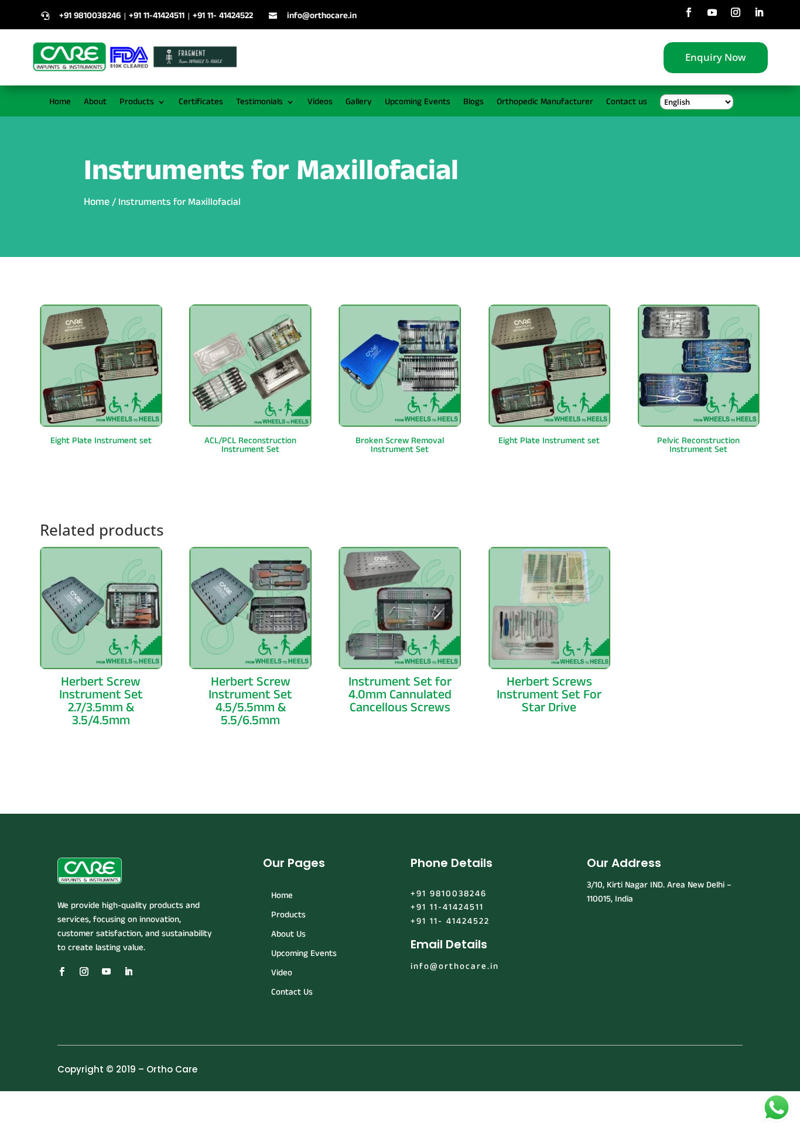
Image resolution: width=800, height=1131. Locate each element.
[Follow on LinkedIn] (759, 12)
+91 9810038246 (449, 893)
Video (281, 973)
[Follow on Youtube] (712, 12)
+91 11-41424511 (447, 907)
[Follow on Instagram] (735, 12)
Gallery (359, 103)
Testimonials (259, 103)
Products (136, 103)
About (95, 103)
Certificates (201, 103)
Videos (320, 103)
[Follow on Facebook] (688, 12)
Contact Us (292, 992)
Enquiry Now (715, 57)
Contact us (626, 103)
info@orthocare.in (322, 15)
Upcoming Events (417, 103)
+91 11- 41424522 (450, 921)
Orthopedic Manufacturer (545, 103)
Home (60, 103)
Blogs (473, 103)
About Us (288, 934)
